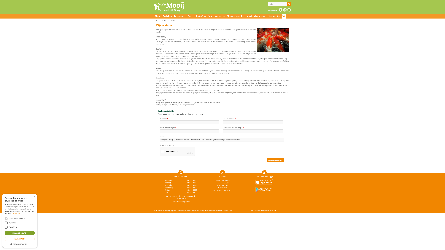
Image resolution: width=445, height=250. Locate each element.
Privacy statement (193, 210)
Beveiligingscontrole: (167, 145)
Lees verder (16, 214)
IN (285, 10)
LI (289, 10)
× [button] (34, 196)
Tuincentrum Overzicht (268, 210)
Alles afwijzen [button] (19, 239)
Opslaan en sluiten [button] (19, 233)
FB (280, 10)
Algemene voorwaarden (178, 210)
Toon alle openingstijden (181, 201)
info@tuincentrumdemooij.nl (223, 190)
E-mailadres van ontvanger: (233, 128)
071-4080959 (223, 188)
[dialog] (19, 221)
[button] (20, 244)
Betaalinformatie (217, 210)
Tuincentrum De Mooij (222, 180)
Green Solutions (255, 210)
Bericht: (162, 137)
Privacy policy (228, 210)
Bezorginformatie (205, 210)
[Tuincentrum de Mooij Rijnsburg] (169, 7)
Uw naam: (164, 119)
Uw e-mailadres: (229, 119)
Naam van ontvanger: (168, 128)
